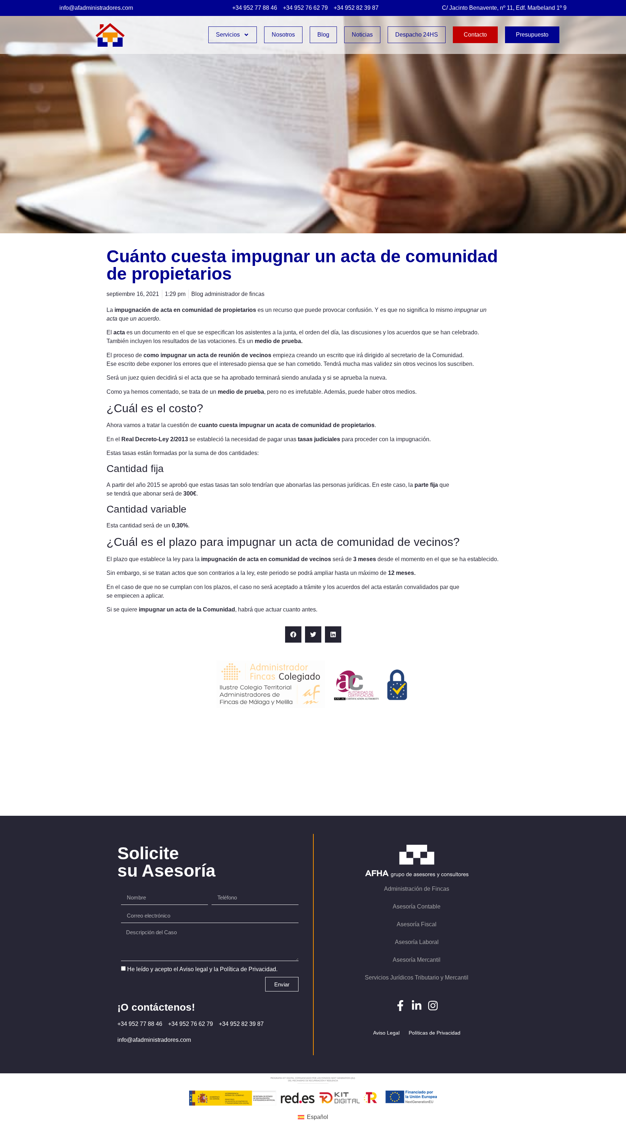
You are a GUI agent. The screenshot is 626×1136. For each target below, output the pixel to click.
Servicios (228, 35)
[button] (293, 634)
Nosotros (283, 35)
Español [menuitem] (317, 1117)
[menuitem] (312, 1117)
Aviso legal (193, 969)
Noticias (362, 35)
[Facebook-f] (400, 1005)
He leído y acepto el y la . (202, 969)
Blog (323, 35)
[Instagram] (432, 1005)
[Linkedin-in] (416, 1005)
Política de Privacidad (248, 969)
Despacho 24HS (416, 35)
